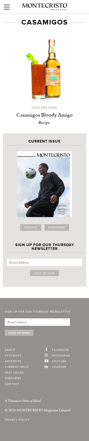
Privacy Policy (17, 419)
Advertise (13, 361)
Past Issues (14, 372)
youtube (59, 361)
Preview (30, 227)
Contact (12, 384)
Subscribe (56, 227)
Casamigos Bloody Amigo (44, 115)
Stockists (13, 355)
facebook (60, 350)
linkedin (59, 367)
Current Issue (17, 367)
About (10, 350)
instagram (61, 355)
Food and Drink (44, 107)
